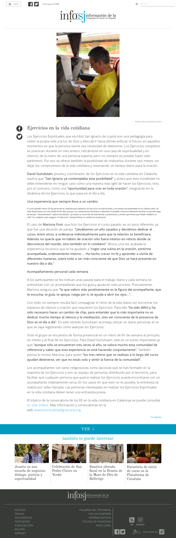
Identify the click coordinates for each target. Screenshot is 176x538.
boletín (20, 529)
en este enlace (37, 405)
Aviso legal (103, 525)
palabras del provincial (95, 510)
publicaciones (24, 525)
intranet (20, 533)
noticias (20, 510)
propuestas (22, 522)
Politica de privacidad (96, 522)
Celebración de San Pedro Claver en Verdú (67, 471)
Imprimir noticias (100, 518)
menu (13, 4)
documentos (23, 518)
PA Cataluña (156, 417)
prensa (19, 514)
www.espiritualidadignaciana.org (57, 410)
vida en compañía (99, 514)
